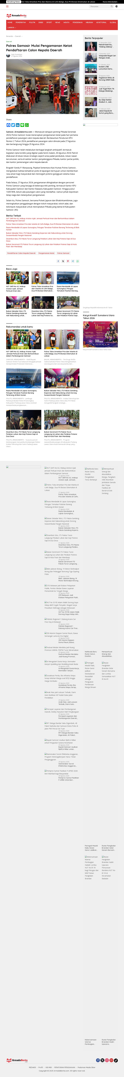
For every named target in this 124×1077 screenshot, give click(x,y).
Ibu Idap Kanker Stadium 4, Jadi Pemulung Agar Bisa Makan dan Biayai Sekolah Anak (107, 101)
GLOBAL (113, 22)
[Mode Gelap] (116, 6)
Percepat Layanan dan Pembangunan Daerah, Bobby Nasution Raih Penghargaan (67, 717)
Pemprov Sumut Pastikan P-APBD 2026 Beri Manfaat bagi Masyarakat (68, 779)
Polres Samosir (63, 253)
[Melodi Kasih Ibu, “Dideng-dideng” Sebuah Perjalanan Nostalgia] (91, 46)
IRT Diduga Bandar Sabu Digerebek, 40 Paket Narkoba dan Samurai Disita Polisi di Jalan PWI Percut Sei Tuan (68, 734)
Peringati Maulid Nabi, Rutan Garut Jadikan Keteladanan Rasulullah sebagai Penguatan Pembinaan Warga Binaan (91, 848)
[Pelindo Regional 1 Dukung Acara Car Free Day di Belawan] (62, 620)
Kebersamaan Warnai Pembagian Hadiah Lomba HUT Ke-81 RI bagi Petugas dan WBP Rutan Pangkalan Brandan (91, 1042)
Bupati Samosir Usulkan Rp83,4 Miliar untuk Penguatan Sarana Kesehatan (68, 748)
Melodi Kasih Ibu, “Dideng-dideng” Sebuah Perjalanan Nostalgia (106, 46)
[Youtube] (111, 1060)
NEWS (57, 22)
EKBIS (41, 22)
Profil (41, 1067)
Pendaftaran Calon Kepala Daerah (21, 253)
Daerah (9, 41)
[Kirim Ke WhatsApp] (77, 261)
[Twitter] (102, 1060)
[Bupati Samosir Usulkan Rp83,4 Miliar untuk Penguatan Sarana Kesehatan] (62, 741)
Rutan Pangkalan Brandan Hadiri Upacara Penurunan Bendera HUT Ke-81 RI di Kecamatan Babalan (109, 1042)
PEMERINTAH (21, 22)
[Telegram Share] (73, 261)
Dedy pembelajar (16, 54)
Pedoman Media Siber (86, 1067)
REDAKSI (32, 1067)
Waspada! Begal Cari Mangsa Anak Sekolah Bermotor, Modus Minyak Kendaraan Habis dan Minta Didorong (107, 57)
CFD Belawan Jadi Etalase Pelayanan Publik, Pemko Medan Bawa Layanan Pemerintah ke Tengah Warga (68, 596)
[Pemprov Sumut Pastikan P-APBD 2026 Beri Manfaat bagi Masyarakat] (62, 772)
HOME (10, 22)
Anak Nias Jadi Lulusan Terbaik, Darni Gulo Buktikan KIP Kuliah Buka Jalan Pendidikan (68, 703)
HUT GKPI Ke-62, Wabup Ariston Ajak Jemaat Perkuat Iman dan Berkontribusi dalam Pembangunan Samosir (40, 219)
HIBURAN (89, 22)
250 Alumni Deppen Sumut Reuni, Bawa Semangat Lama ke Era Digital (68, 641)
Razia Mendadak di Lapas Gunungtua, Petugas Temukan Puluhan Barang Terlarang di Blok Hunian (42, 228)
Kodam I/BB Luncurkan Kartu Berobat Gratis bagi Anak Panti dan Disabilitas (107, 68)
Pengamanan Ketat (46, 253)
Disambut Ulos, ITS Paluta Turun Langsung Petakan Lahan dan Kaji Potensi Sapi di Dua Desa (41, 240)
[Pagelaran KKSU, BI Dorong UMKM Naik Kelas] (91, 79)
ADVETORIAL (101, 22)
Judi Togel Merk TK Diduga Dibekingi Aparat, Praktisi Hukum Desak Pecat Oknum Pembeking (107, 90)
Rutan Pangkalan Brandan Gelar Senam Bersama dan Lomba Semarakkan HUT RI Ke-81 (109, 848)
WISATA (66, 22)
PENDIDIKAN (77, 22)
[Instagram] (107, 1060)
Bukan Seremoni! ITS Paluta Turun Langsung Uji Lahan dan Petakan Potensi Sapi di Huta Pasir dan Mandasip (41, 245)
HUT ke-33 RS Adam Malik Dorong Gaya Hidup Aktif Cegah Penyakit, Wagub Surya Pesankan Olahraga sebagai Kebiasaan (68, 613)
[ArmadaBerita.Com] (16, 15)
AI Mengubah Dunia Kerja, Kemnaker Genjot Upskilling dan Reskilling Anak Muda (68, 669)
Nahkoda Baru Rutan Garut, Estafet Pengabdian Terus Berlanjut (91, 654)
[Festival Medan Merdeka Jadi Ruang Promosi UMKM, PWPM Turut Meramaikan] (62, 649)
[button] (111, 6)
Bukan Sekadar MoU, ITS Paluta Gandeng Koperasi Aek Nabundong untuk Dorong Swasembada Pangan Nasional (39, 234)
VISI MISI (48, 1067)
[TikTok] (116, 1060)
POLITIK (32, 22)
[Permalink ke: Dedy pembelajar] (8, 55)
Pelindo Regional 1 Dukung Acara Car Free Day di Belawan (67, 627)
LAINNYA (11, 27)
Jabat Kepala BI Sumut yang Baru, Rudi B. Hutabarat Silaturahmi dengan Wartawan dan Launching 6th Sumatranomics (107, 112)
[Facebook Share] (58, 261)
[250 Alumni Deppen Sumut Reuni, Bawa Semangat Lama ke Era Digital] (62, 634)
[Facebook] (98, 1060)
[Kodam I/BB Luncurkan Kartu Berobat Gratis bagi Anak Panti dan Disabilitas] (91, 68)
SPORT (49, 22)
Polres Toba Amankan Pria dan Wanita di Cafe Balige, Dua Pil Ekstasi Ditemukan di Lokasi (42, 224)
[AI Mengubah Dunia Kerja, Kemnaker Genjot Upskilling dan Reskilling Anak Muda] (62, 663)
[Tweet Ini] (63, 261)
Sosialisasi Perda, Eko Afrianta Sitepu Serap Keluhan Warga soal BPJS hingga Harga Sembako (68, 686)
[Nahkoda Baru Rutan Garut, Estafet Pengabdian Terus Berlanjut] (92, 558)
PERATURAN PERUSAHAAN (64, 1067)
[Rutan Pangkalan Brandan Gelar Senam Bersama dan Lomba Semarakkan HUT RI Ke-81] (109, 752)
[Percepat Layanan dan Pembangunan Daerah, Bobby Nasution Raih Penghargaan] (62, 710)
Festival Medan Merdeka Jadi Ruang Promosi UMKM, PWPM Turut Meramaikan (68, 655)
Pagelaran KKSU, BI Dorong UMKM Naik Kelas (106, 79)
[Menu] (7, 6)
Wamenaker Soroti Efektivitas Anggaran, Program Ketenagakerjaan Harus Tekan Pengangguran (68, 765)
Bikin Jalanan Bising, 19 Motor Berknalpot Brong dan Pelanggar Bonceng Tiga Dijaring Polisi (68, 579)
